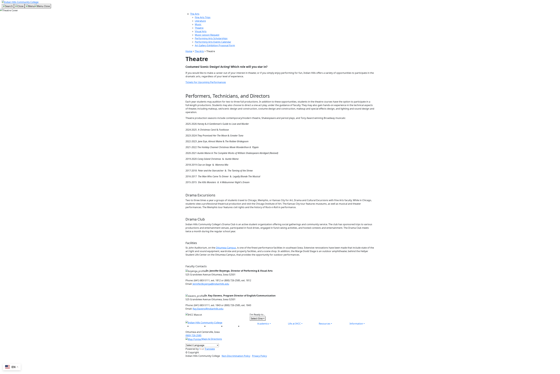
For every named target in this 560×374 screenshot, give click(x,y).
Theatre (199, 27)
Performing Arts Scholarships (211, 38)
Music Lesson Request (207, 35)
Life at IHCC (294, 323)
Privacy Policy (259, 355)
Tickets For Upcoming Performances (206, 82)
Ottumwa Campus (226, 247)
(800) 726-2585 (193, 335)
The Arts (194, 13)
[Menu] (38, 6)
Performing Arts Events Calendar (213, 42)
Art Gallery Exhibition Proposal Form (215, 45)
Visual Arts (200, 31)
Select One (257, 318)
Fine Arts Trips (202, 17)
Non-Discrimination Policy (236, 355)
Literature (200, 20)
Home (189, 51)
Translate (210, 348)
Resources (324, 323)
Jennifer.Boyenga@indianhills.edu (211, 284)
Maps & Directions (212, 339)
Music (198, 24)
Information (356, 323)
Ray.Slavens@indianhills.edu (208, 308)
